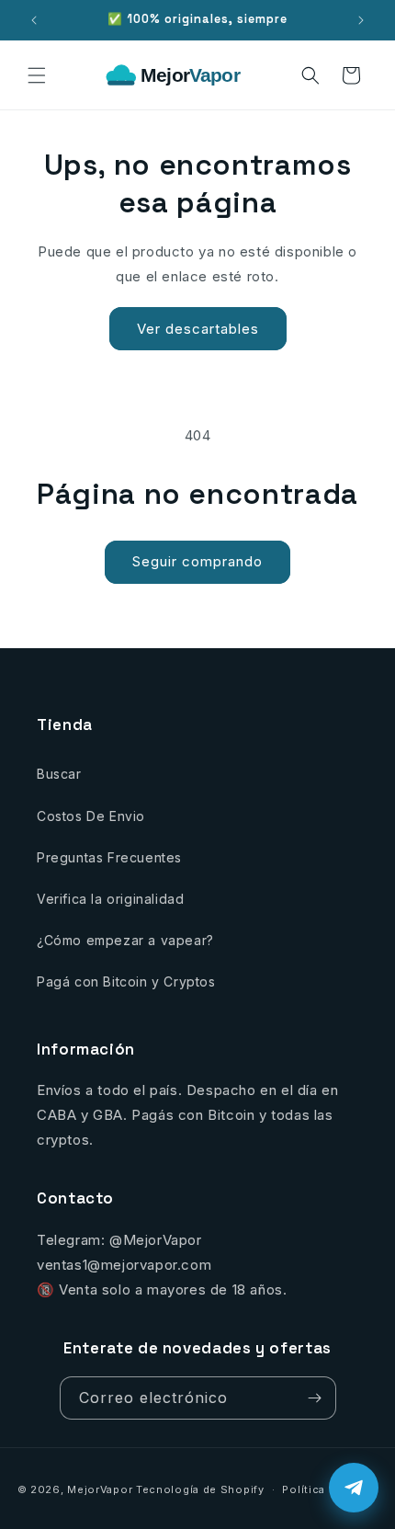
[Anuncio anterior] (34, 20)
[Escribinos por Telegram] (353, 1487)
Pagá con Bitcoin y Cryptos (126, 981)
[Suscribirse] (315, 1398)
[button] (37, 75)
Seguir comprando (197, 561)
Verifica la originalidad (110, 899)
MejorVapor (99, 1489)
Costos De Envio (91, 816)
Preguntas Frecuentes (109, 857)
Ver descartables (198, 328)
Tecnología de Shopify (200, 1489)
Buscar (59, 774)
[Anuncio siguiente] (361, 20)
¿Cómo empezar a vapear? (125, 940)
